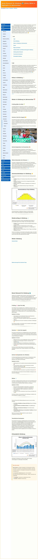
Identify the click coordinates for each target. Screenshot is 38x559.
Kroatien (4, 75)
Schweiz (4, 128)
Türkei (4, 143)
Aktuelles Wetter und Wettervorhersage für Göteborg (23, 49)
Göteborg (15, 8)
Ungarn (4, 148)
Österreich (5, 104)
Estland (4, 48)
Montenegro (5, 97)
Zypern (4, 155)
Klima (3, 177)
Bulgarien (4, 41)
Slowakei (4, 133)
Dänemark (5, 43)
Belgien (4, 36)
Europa (7, 8)
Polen (4, 106)
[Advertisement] (19, 15)
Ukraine (4, 145)
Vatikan (4, 150)
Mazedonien (5, 89)
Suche (3, 27)
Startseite (3, 24)
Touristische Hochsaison (18, 54)
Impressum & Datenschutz (6, 180)
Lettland (4, 77)
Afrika (3, 165)
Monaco (4, 94)
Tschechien (5, 140)
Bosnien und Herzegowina (6, 38)
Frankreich (5, 55)
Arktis (3, 170)
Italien (4, 70)
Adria (4, 157)
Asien (3, 163)
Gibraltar (4, 58)
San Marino (5, 116)
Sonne (14, 45)
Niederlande (5, 99)
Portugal (4, 109)
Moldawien (5, 92)
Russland (4, 114)
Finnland (4, 53)
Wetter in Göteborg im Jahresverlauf (20, 43)
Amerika (3, 160)
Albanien (4, 31)
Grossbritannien (6, 63)
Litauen (4, 82)
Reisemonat (4, 175)
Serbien (4, 131)
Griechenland (5, 60)
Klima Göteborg (16, 41)
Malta (4, 87)
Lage (14, 38)
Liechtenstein (5, 80)
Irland (4, 65)
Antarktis (3, 172)
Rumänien (5, 111)
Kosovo (4, 72)
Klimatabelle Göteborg (17, 56)
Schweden (11, 8)
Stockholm (6, 123)
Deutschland (5, 46)
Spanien (4, 138)
